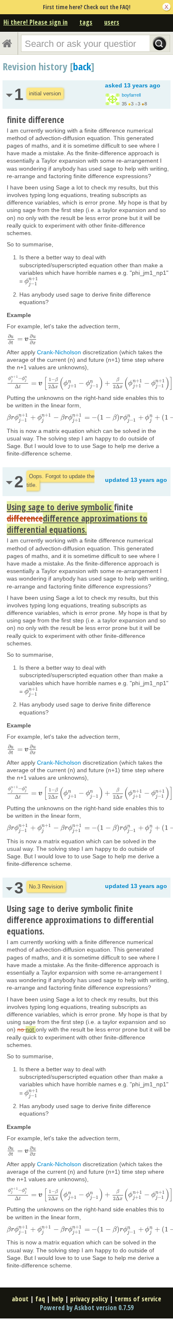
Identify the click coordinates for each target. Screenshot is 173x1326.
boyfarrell (131, 94)
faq (40, 1298)
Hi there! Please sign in (35, 22)
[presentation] (31, 281)
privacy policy (89, 1298)
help (57, 1298)
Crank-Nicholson (59, 352)
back (82, 66)
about (20, 1298)
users (111, 22)
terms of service (138, 1298)
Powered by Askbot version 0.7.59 (87, 1307)
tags (85, 22)
